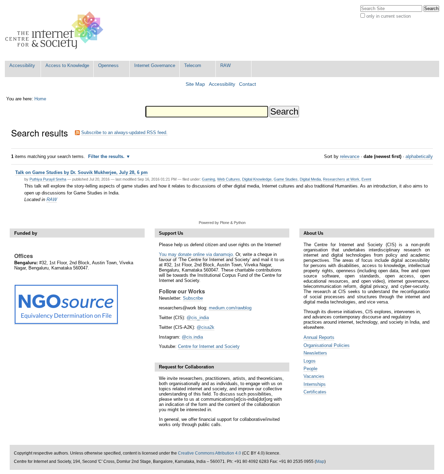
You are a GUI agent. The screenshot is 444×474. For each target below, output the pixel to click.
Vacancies (314, 376)
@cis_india (198, 317)
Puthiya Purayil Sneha (47, 179)
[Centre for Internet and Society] (56, 30)
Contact (247, 84)
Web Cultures (228, 179)
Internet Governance (154, 65)
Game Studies (286, 179)
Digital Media (310, 179)
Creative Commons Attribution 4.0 (209, 453)
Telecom (192, 65)
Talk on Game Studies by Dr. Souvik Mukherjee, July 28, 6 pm (81, 172)
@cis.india (192, 337)
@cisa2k (205, 327)
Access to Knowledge (67, 65)
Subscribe (193, 298)
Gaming (208, 179)
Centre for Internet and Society (209, 346)
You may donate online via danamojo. (196, 254)
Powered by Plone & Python (222, 223)
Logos (310, 361)
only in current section (388, 16)
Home (40, 98)
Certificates (315, 391)
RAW (225, 65)
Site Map (195, 84)
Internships (315, 384)
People (310, 368)
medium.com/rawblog (230, 307)
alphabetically (419, 156)
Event (366, 179)
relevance (349, 156)
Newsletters (315, 353)
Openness (108, 65)
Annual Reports (319, 337)
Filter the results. (107, 156)
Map (320, 461)
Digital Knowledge (257, 179)
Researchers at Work (341, 179)
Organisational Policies (327, 345)
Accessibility (22, 65)
